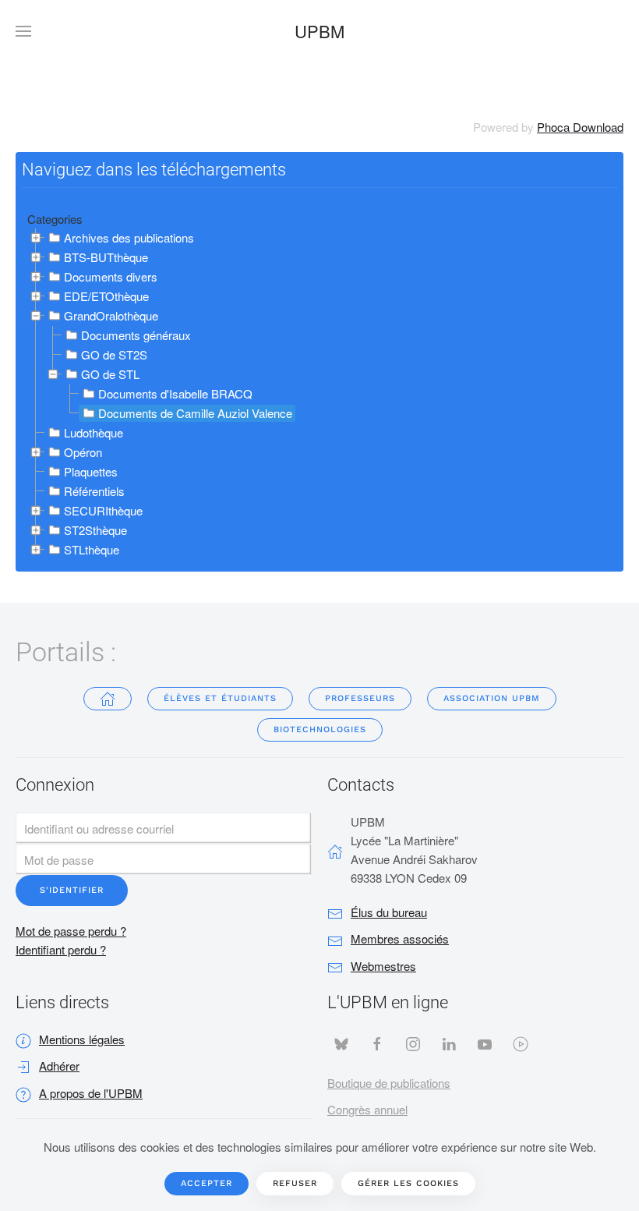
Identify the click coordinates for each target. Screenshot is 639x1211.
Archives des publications (129, 237)
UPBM (319, 31)
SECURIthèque (103, 510)
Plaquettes (91, 471)
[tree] (319, 394)
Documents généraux (136, 335)
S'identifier (72, 890)
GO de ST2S (114, 354)
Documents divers (110, 276)
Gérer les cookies (408, 1183)
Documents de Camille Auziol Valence (195, 413)
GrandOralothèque (111, 315)
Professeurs (360, 698)
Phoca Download (580, 127)
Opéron (83, 452)
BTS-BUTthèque (106, 257)
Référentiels (94, 491)
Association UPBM (491, 698)
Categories (55, 219)
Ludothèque (93, 432)
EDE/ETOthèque (106, 296)
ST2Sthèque (95, 530)
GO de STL (110, 374)
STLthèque (91, 549)
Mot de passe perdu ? (71, 930)
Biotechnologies (320, 729)
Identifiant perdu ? (61, 949)
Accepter (206, 1183)
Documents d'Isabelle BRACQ (175, 393)
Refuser (295, 1183)
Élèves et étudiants (220, 698)
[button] (23, 31)
